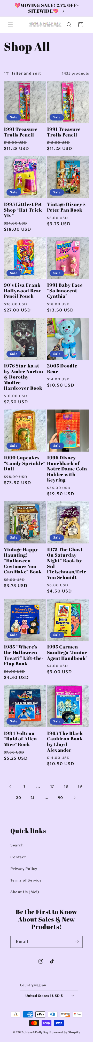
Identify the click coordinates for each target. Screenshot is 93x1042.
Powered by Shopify (64, 1032)
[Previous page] (10, 786)
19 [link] (80, 786)
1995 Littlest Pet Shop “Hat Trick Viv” (23, 210)
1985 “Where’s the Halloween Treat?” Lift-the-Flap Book (23, 655)
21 (32, 798)
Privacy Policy (23, 869)
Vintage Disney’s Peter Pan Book (66, 207)
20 (18, 798)
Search (17, 845)
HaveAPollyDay (37, 1032)
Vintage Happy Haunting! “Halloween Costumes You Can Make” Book (23, 561)
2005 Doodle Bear (62, 368)
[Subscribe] (76, 942)
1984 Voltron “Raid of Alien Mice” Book (20, 739)
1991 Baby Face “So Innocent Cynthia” (65, 290)
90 (60, 798)
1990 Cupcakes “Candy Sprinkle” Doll (24, 463)
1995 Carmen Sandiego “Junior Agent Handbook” (67, 652)
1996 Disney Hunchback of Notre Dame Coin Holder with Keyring (67, 469)
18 (66, 786)
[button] (10, 24)
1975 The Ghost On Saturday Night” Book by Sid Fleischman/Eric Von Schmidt (66, 563)
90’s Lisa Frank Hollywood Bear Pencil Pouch (23, 290)
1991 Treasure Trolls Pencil (20, 132)
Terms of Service (26, 880)
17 (52, 786)
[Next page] (74, 797)
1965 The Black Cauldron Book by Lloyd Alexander (65, 742)
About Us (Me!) (24, 892)
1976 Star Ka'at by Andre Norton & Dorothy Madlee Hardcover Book (23, 377)
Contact (18, 857)
